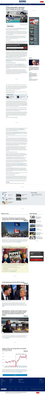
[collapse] (43, 392)
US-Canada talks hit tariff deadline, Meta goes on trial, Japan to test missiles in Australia (39, 226)
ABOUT (2, 379)
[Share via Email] (13, 26)
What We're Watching (38, 232)
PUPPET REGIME (25, 4)
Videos (19, 4)
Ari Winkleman (6, 351)
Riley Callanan (4, 316)
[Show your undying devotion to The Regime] (15, 255)
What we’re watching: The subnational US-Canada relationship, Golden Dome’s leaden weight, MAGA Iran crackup (33, 75)
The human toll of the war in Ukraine (36, 36)
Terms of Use (15, 49)
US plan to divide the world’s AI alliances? (35, 32)
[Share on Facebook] (7, 26)
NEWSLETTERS (20, 379)
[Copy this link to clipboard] (11, 26)
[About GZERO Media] (32, 221)
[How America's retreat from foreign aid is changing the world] (32, 39)
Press (10, 382)
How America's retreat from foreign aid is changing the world (35, 41)
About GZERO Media (38, 221)
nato (8, 183)
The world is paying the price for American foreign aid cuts (35, 30)
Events (1, 383)
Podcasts (22, 4)
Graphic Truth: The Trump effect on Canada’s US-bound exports (14, 349)
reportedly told (8, 60)
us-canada (15, 183)
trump (17, 183)
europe (23, 183)
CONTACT (11, 379)
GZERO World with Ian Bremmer (35, 38)
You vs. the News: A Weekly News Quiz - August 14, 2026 (38, 218)
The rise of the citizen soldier (24, 194)
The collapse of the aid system (35, 43)
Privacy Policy (12, 49)
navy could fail (20, 129)
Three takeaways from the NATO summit (13, 282)
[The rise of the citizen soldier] (18, 195)
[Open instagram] (41, 382)
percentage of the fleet (15, 132)
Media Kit (2, 382)
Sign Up (38, 392)
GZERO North (30, 72)
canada (19, 183)
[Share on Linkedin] (10, 26)
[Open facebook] (39, 382)
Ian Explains (35, 42)
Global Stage (29, 4)
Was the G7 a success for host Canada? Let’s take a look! (33, 80)
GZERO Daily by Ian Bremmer (21, 382)
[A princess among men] (32, 229)
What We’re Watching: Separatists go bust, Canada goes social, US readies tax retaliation (14, 218)
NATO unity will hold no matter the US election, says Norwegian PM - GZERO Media (37, 195)
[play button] (34, 22)
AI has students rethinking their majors (11, 198)
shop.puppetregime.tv (13, 271)
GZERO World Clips (35, 27)
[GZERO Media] (22, 2)
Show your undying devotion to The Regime (14, 247)
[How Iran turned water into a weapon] (5, 202)
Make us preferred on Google (24, 24)
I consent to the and (11, 49)
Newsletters (14, 4)
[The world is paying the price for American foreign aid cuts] (32, 28)
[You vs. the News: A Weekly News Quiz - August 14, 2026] (32, 217)
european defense (11, 183)
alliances (21, 183)
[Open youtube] (41, 381)
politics (7, 183)
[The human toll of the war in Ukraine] (32, 35)
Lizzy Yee (3, 351)
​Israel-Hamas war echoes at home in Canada (11, 97)
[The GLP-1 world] (5, 195)
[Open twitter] (39, 381)
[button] (42, 1)
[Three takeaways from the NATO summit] (15, 292)
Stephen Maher (4, 283)
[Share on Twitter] (9, 26)
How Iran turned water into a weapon (11, 202)
